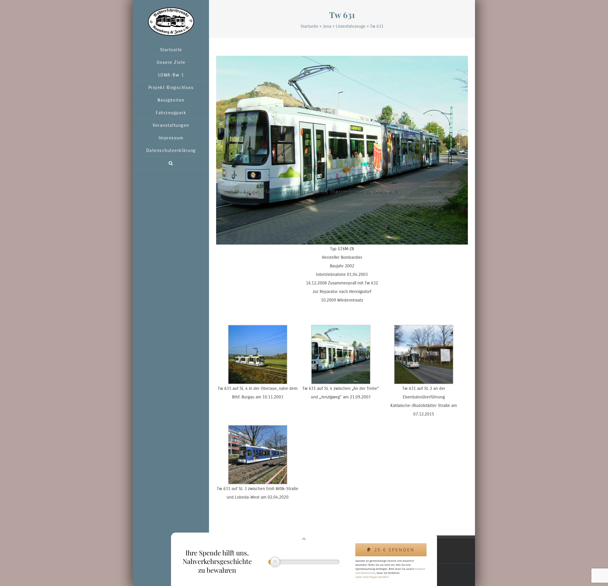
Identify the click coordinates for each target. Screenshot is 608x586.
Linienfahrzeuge (351, 26)
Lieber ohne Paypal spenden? (372, 577)
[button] (171, 163)
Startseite (309, 26)
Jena (327, 26)
